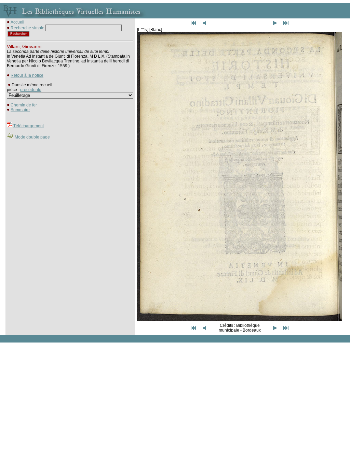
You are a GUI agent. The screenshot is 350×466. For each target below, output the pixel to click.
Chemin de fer (24, 105)
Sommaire (20, 109)
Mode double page (32, 137)
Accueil (17, 22)
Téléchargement (28, 125)
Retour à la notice (27, 75)
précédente (30, 89)
